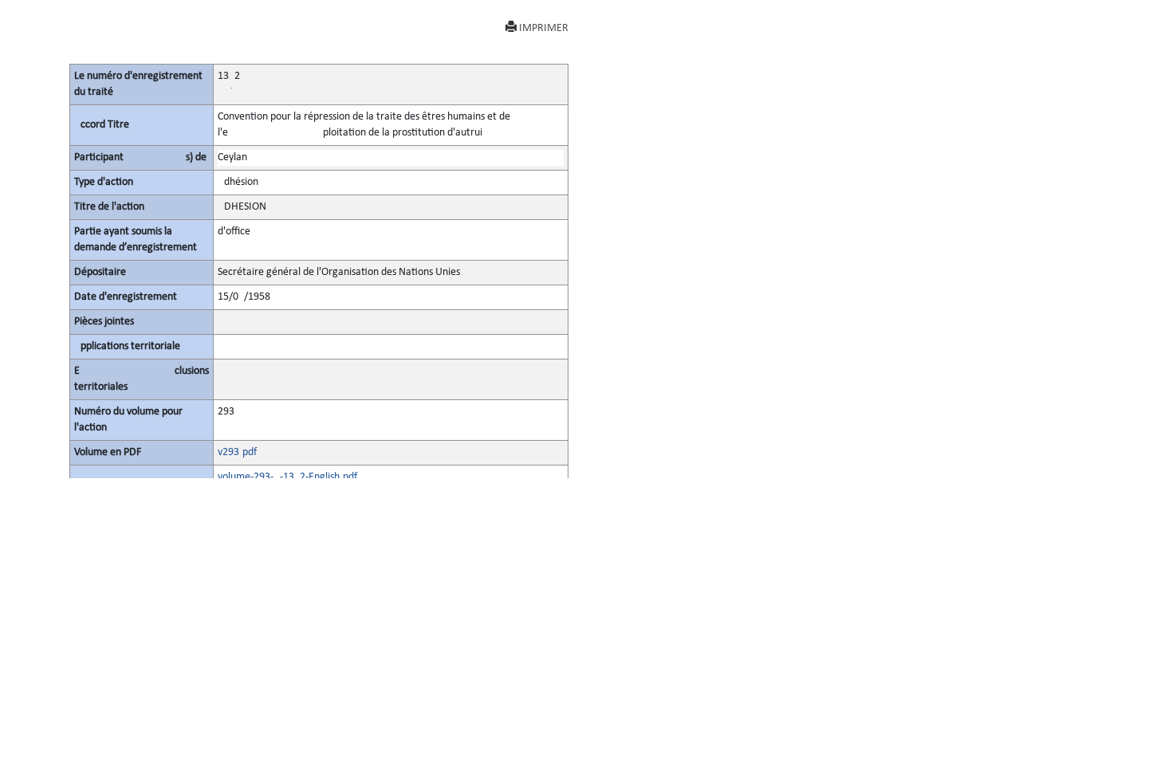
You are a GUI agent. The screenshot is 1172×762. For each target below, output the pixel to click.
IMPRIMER (543, 28)
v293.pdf (237, 452)
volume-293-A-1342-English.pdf (287, 477)
